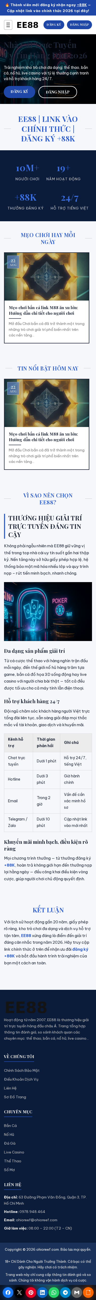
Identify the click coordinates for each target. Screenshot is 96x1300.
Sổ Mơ (9, 1169)
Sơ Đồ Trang (15, 1097)
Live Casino (14, 1152)
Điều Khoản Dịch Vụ (21, 1079)
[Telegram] (65, 1292)
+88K (82, 5)
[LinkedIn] (42, 1292)
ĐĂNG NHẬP (79, 25)
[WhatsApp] (54, 1292)
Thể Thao (12, 1161)
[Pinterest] (31, 1292)
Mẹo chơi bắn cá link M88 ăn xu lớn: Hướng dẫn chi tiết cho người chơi (43, 310)
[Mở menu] (8, 25)
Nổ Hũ (9, 1134)
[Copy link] (88, 1292)
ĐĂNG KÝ (54, 25)
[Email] (76, 1292)
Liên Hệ (10, 1088)
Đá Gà (9, 1143)
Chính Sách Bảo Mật (21, 1070)
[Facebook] (8, 1292)
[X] (19, 1292)
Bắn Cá (10, 1125)
